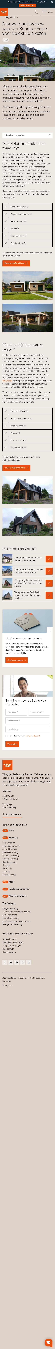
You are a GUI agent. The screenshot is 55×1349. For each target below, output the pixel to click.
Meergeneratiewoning (12, 924)
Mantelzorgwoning (10, 918)
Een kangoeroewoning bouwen (16, 921)
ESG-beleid (6, 982)
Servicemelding (9, 807)
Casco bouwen (9, 952)
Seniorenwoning (9, 915)
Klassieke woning (10, 852)
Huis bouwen (8, 949)
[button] (36, 12)
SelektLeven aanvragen (13, 942)
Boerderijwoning (9, 862)
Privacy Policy (23, 978)
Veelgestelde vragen (11, 945)
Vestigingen (7, 804)
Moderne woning (10, 859)
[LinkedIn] (28, 962)
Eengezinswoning (10, 908)
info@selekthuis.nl (10, 799)
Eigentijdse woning (11, 846)
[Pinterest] (16, 962)
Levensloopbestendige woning (16, 911)
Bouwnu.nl (7, 381)
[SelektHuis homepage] (4, 12)
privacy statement (33, 736)
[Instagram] (4, 962)
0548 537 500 (8, 796)
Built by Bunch (7, 986)
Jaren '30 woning (10, 849)
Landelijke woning (10, 855)
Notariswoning (9, 874)
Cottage (6, 865)
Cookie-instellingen (37, 978)
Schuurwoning (8, 843)
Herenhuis (7, 868)
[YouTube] (22, 962)
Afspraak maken (9, 939)
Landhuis (6, 871)
